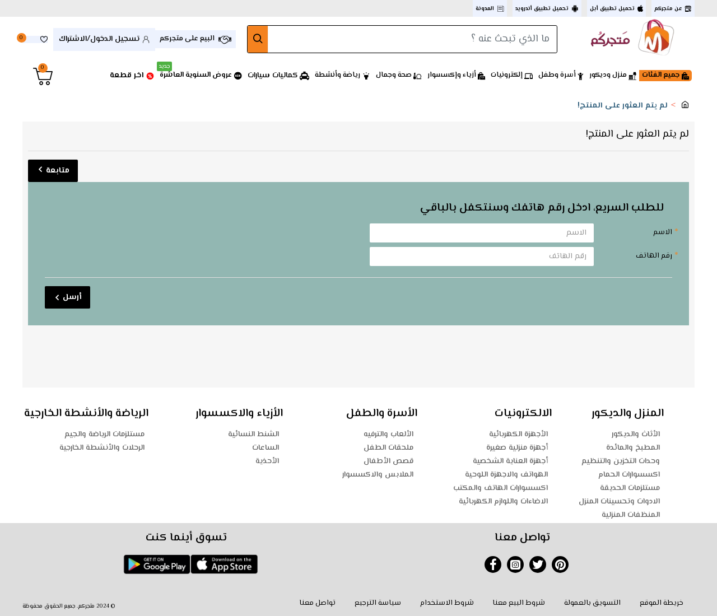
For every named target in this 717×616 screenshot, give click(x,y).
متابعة (57, 171)
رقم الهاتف (654, 256)
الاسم (662, 232)
